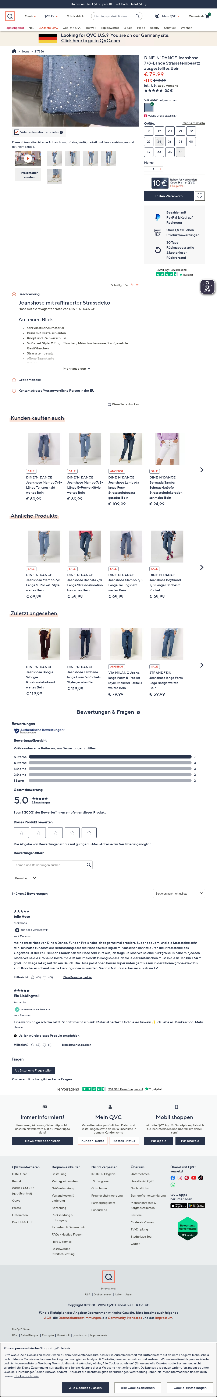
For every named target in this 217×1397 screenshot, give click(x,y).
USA (87, 1294)
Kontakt (17, 1181)
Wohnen (186, 27)
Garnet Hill (63, 1335)
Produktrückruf (22, 1222)
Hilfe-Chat (19, 1174)
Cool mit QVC (72, 27)
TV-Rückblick (74, 16)
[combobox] (112, 16)
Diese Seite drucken (125, 404)
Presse (16, 1207)
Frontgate (48, 1335)
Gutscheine (99, 1188)
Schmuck (170, 27)
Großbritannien (102, 1294)
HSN (15, 1335)
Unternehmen (140, 1174)
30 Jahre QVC (48, 27)
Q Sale (128, 27)
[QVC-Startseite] (14, 51)
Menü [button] (29, 16)
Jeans (25, 51)
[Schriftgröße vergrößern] (132, 284)
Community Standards (125, 1318)
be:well (91, 27)
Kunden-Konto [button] (92, 1141)
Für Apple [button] (158, 1141)
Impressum (163, 1318)
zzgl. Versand (168, 85)
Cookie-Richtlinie (26, 1376)
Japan (128, 1294)
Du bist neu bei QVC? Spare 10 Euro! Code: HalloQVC (107, 4)
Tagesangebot (14, 27)
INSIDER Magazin (103, 1174)
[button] (163, 16)
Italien (118, 1294)
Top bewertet (110, 27)
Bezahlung (59, 1207)
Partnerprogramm (103, 1202)
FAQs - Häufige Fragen (67, 1234)
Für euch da (99, 1210)
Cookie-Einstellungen (190, 1388)
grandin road (80, 1335)
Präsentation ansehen (29, 175)
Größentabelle (193, 123)
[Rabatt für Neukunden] (174, 182)
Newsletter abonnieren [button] (42, 1141)
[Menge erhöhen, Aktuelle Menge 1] (160, 168)
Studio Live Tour (142, 1236)
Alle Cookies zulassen (85, 1388)
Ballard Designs (30, 1335)
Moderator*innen (142, 1222)
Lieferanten (20, 1215)
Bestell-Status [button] (124, 1141)
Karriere (136, 1215)
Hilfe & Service (62, 1241)
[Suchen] (138, 16)
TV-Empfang (139, 1229)
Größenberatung (63, 1188)
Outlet (135, 1243)
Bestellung (59, 1174)
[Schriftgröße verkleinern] (137, 284)
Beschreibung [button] (29, 294)
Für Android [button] (190, 1141)
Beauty (154, 27)
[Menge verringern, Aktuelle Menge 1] (146, 168)
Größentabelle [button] (29, 380)
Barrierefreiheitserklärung (148, 1195)
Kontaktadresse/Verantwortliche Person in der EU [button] (56, 390)
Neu (31, 27)
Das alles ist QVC (142, 1181)
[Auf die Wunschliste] (200, 196)
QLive (16, 1200)
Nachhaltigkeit (140, 1188)
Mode (141, 27)
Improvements (98, 1335)
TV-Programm (100, 1181)
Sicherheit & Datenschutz (69, 1227)
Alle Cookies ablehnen (138, 1388)
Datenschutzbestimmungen (79, 1318)
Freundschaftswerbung (107, 1195)
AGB (47, 1318)
